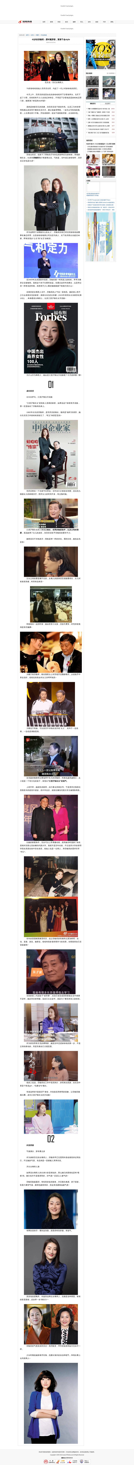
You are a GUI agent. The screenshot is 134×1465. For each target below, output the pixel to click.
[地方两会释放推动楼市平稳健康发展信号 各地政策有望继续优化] (93, 182)
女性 (89, 22)
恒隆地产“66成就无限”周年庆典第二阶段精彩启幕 (100, 205)
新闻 (51, 22)
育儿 (81, 22)
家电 (112, 22)
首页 (44, 22)
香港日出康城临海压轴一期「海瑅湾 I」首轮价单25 (101, 207)
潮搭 (37, 35)
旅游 (96, 22)
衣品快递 (44, 35)
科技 (59, 22)
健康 (74, 22)
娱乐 (66, 22)
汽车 (104, 22)
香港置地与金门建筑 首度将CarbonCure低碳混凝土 (101, 202)
